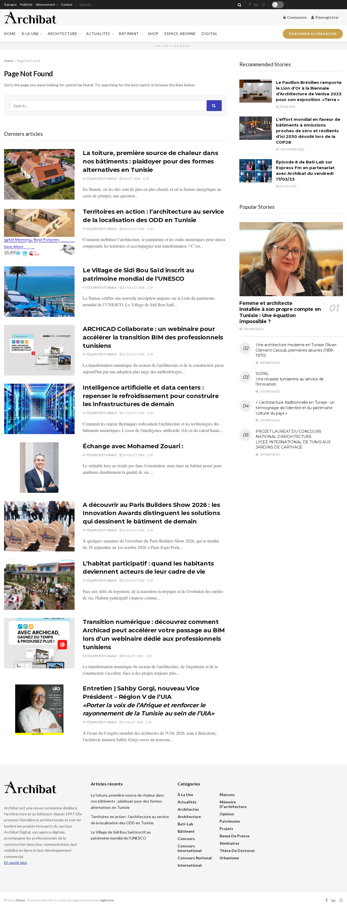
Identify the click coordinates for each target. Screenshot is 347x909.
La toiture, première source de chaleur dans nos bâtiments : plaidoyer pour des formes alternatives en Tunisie (150, 161)
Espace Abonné (180, 33)
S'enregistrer (326, 17)
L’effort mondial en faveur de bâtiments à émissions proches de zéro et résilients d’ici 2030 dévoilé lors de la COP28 (308, 131)
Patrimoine (230, 821)
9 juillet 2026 (132, 722)
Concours (186, 838)
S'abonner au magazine (313, 33)
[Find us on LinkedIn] (256, 5)
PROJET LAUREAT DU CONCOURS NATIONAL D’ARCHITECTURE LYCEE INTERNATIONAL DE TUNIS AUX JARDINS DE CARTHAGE (293, 439)
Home (10, 33)
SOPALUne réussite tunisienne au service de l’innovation (290, 379)
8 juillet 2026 (132, 656)
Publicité (26, 4)
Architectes (188, 809)
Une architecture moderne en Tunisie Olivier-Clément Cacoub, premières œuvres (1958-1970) (296, 350)
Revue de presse (234, 836)
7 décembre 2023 (291, 149)
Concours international (190, 848)
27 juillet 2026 (133, 287)
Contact (66, 4)
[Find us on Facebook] (250, 5)
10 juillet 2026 (133, 580)
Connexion (296, 17)
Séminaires (229, 843)
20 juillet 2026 (133, 455)
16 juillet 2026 (133, 530)
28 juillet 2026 (133, 229)
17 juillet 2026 (133, 413)
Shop (153, 33)
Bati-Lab (185, 824)
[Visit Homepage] (30, 17)
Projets (226, 828)
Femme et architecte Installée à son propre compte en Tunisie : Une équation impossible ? (280, 312)
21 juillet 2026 (133, 354)
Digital (209, 33)
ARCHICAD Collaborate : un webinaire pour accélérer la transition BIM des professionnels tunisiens (153, 337)
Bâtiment (129, 33)
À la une (30, 33)
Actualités (98, 33)
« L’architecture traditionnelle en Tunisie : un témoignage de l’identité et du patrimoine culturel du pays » (295, 407)
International (190, 865)
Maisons (227, 794)
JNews (20, 900)
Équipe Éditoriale (102, 178)
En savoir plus (15, 862)
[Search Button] (238, 4)
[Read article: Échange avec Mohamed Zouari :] (39, 467)
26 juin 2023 (287, 186)
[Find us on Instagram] (263, 5)
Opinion (227, 814)
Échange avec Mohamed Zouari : (133, 446)
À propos (10, 4)
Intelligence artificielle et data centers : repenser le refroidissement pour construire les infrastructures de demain (151, 396)
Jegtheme (106, 900)
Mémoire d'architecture (233, 804)
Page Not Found (28, 61)
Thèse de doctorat (237, 850)
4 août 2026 (131, 178)
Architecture (62, 33)
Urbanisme (229, 858)
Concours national (195, 858)
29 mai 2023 (286, 106)
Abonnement (45, 4)
